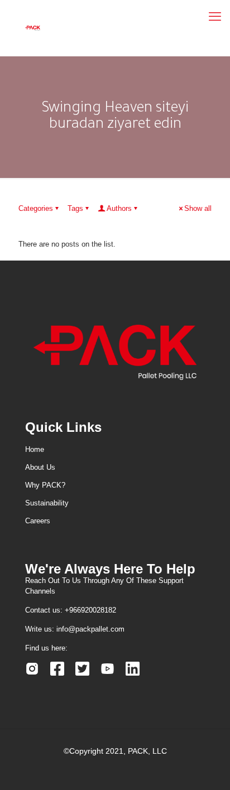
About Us (40, 467)
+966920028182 (90, 610)
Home (34, 449)
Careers (37, 521)
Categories (35, 208)
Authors (119, 208)
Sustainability (47, 503)
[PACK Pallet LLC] (32, 28)
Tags (75, 208)
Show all (198, 208)
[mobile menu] (214, 16)
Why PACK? (45, 485)
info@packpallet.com (90, 629)
